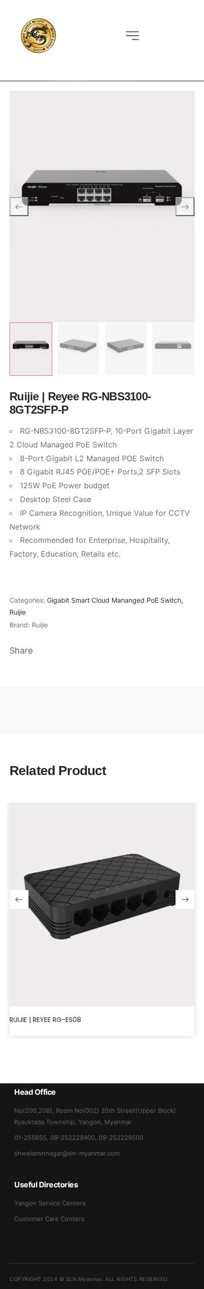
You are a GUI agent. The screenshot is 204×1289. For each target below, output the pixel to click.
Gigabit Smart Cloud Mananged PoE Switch (114, 600)
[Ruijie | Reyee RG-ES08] (102, 904)
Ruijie (17, 612)
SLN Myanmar (84, 1279)
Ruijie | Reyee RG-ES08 (45, 1019)
